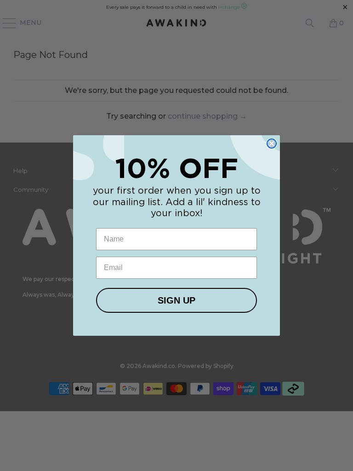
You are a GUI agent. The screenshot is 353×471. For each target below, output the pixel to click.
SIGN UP (176, 300)
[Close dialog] (271, 143)
